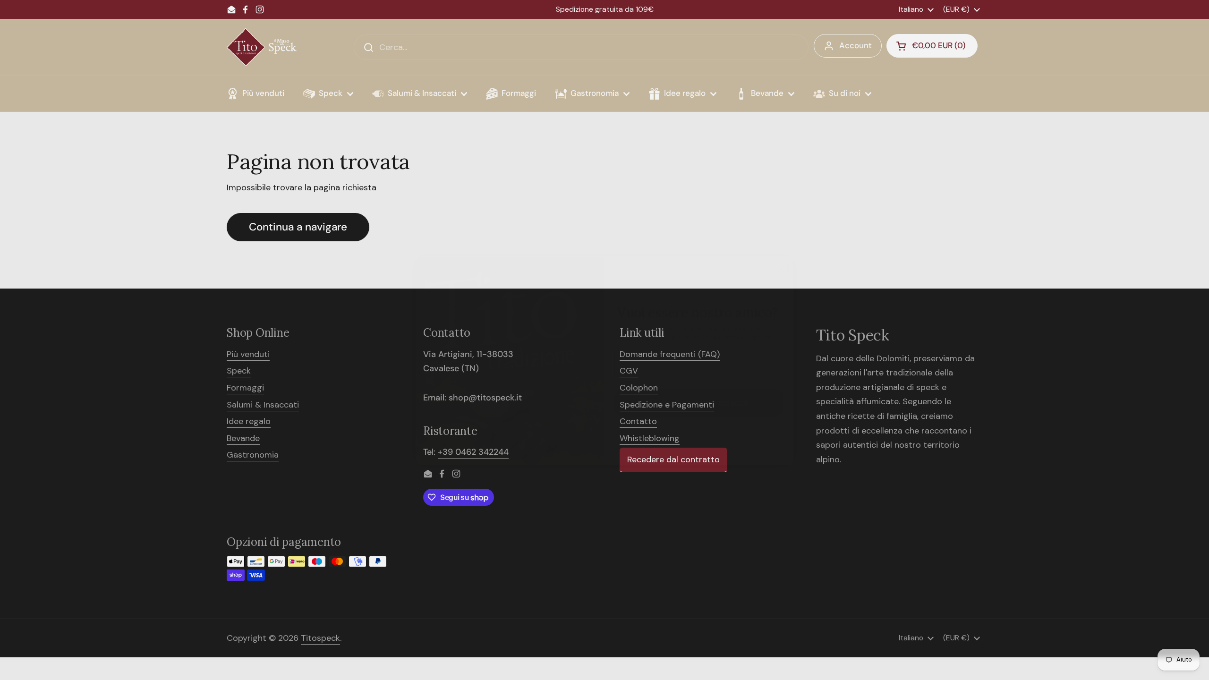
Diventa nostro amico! (699, 381)
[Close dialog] (782, 248)
